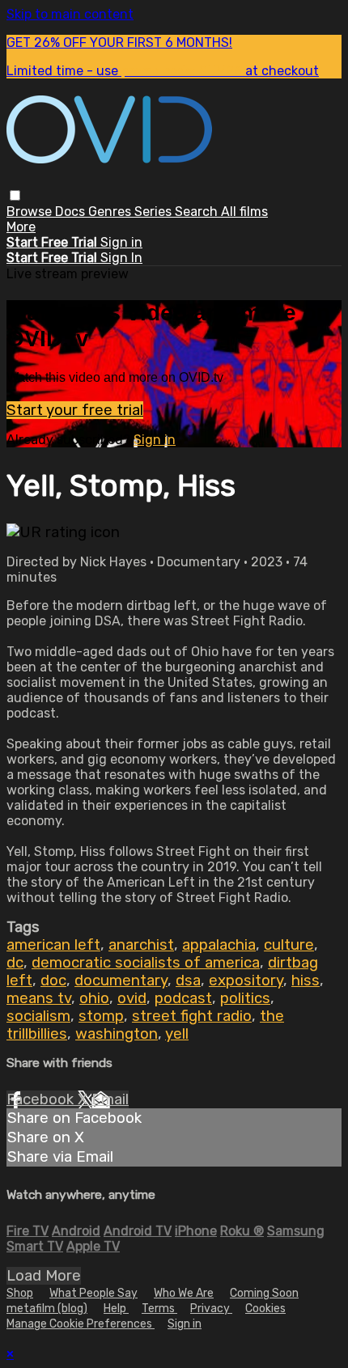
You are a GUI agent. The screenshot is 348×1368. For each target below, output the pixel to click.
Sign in (121, 242)
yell (177, 1034)
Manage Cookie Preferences (80, 1324)
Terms (159, 1308)
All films (244, 211)
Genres (111, 211)
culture (289, 945)
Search (198, 211)
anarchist (141, 945)
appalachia (219, 945)
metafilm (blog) (46, 1308)
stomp (101, 1016)
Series (154, 211)
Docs (71, 211)
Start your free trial (74, 410)
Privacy (211, 1308)
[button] (15, 195)
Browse (30, 211)
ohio (94, 998)
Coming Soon (264, 1293)
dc (14, 963)
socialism (38, 1016)
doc (53, 980)
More (21, 227)
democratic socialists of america (146, 963)
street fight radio (192, 1016)
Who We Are (184, 1293)
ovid (131, 998)
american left (53, 945)
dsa (188, 980)
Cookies (265, 1308)
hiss (305, 980)
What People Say (93, 1293)
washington (116, 1034)
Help (116, 1308)
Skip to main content (70, 14)
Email (110, 1099)
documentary (121, 980)
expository (246, 980)
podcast (183, 998)
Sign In (121, 257)
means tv (38, 998)
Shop (19, 1293)
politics (245, 998)
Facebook (42, 1099)
